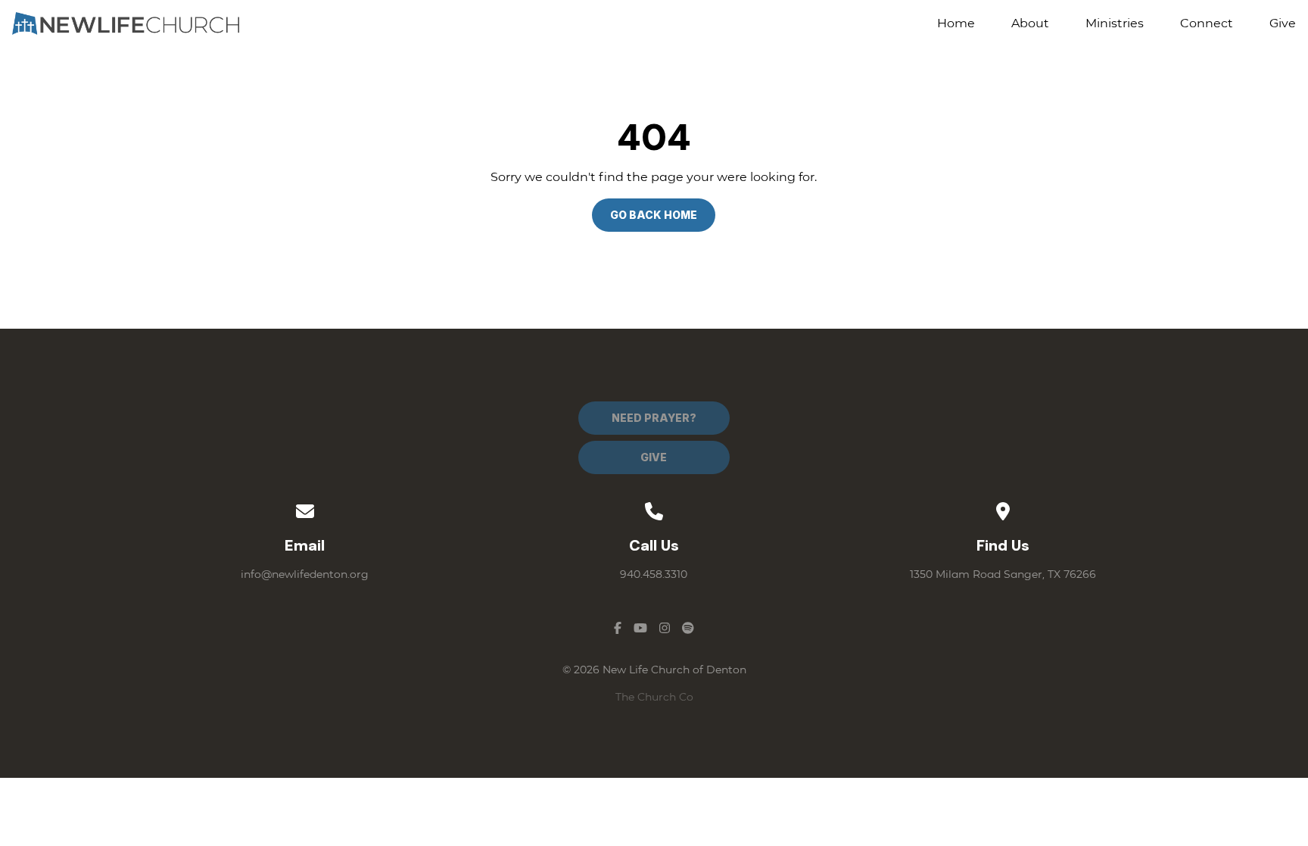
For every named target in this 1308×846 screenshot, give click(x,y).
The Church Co (654, 697)
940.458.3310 (653, 574)
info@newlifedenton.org (305, 574)
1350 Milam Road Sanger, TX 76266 (1003, 574)
